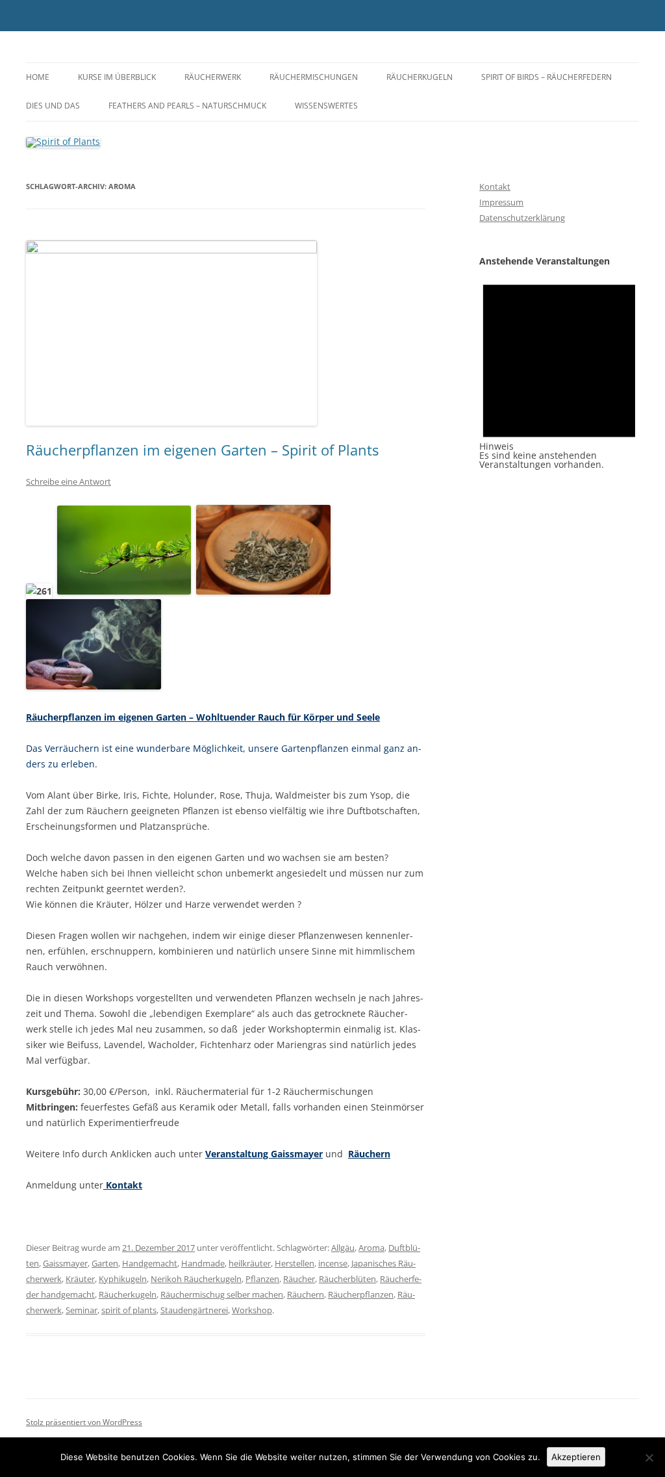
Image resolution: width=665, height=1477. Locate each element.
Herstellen (294, 1263)
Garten (105, 1263)
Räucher (299, 1279)
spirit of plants (129, 1310)
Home (37, 77)
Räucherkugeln (419, 77)
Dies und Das (53, 105)
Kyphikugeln (123, 1279)
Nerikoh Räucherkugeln (196, 1279)
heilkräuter (250, 1263)
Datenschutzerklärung (522, 218)
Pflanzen (262, 1279)
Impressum (501, 202)
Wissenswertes (326, 105)
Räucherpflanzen (361, 1294)
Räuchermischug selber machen (221, 1294)
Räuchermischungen (314, 77)
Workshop (252, 1310)
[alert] (559, 367)
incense (332, 1263)
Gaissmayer (65, 1263)
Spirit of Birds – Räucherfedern (546, 77)
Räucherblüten (347, 1279)
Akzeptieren (576, 1457)
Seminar (81, 1310)
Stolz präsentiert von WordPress (84, 1422)
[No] (648, 1457)
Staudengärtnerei (194, 1310)
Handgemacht (149, 1263)
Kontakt (122, 1185)
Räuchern (369, 1154)
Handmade (203, 1263)
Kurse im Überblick (117, 77)
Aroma (371, 1247)
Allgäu (343, 1247)
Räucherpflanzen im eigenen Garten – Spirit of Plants (202, 449)
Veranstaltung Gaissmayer (264, 1154)
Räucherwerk (212, 77)
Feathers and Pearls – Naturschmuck (187, 105)
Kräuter (80, 1279)
